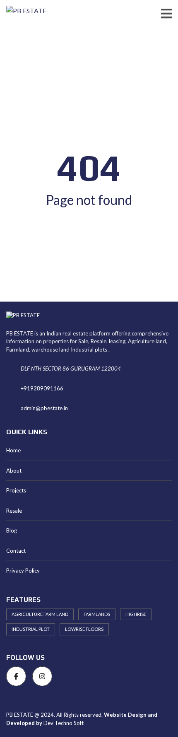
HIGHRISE (135, 614)
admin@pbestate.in (44, 408)
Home (13, 450)
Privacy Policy (23, 570)
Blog (11, 530)
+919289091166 (42, 388)
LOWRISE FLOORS (84, 629)
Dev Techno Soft (63, 723)
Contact (16, 550)
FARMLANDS (97, 614)
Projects (16, 490)
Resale (14, 510)
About (14, 470)
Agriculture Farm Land (40, 614)
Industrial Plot (31, 629)
